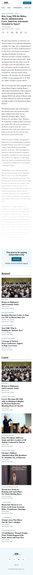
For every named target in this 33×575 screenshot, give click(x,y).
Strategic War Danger (8, 338)
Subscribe (27, 3)
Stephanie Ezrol (6, 27)
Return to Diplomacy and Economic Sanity (10, 303)
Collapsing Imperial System (10, 487)
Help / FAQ (28, 7)
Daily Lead (5, 299)
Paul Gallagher (6, 496)
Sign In (25, 263)
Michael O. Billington (8, 319)
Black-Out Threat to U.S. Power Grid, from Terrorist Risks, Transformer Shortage (13, 507)
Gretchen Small (6, 348)
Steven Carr (5, 511)
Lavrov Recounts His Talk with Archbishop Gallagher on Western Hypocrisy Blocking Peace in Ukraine (13, 402)
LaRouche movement (8, 13)
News (16, 13)
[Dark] (19, 3)
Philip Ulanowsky (7, 332)
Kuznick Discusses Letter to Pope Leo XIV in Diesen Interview (15, 316)
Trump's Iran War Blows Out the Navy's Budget (12, 521)
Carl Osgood (5, 524)
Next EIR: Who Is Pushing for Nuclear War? (12, 329)
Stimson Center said (11, 222)
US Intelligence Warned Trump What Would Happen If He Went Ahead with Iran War (14, 535)
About (9, 7)
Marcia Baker (5, 306)
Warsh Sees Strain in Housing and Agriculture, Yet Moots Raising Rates (12, 491)
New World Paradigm (8, 312)
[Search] (21, 3)
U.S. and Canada (6, 502)
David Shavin (5, 408)
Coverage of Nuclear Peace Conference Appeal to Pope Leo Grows (12, 343)
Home (3, 7)
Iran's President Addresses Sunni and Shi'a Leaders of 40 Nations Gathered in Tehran (14, 440)
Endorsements (18, 7)
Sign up (16, 564)
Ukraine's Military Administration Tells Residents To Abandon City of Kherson (14, 455)
